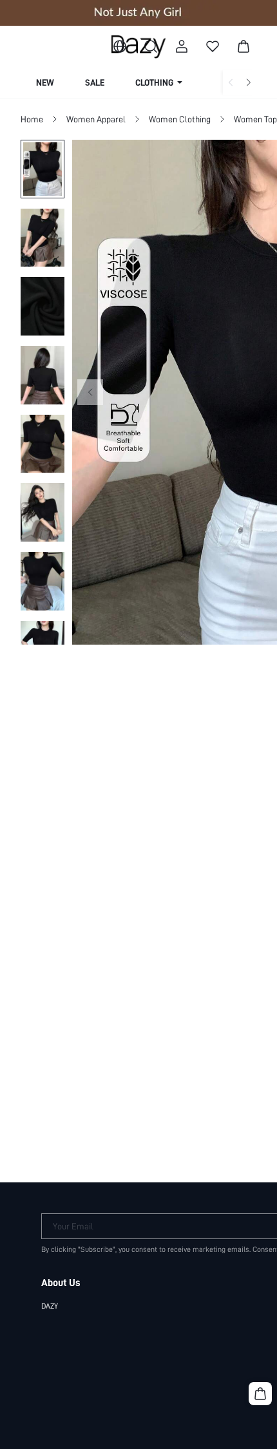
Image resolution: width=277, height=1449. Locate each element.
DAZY (49, 1306)
